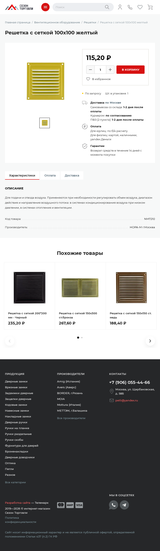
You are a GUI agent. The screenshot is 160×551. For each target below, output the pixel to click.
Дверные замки (16, 381)
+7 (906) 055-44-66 (129, 382)
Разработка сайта (17, 502)
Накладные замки (18, 416)
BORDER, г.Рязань (69, 393)
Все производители (71, 418)
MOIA (61, 399)
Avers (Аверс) (66, 387)
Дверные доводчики (20, 457)
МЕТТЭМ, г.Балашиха (72, 410)
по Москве (113, 102)
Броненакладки (16, 451)
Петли (9, 469)
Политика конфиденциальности (20, 519)
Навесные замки (17, 410)
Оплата (50, 175)
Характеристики (22, 175)
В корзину (130, 69)
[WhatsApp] (113, 505)
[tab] (78, 337)
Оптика (10, 463)
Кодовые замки (16, 404)
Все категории (15, 482)
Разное (10, 474)
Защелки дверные (18, 399)
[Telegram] (124, 505)
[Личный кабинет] (120, 7)
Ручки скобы (14, 439)
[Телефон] (130, 7)
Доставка (72, 175)
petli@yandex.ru (126, 400)
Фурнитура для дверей (21, 445)
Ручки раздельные (18, 434)
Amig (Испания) (68, 381)
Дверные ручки (16, 422)
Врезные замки (16, 387)
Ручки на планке (17, 428)
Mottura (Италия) (69, 404)
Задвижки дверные (19, 393)
